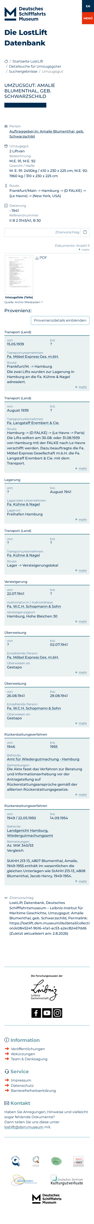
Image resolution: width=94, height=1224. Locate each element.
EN (88, 6)
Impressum (21, 1080)
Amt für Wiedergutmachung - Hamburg (43, 759)
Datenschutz (22, 1086)
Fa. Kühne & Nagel (23, 504)
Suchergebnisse (23, 71)
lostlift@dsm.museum (24, 1127)
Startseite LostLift (27, 61)
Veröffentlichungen (28, 1049)
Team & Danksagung (29, 1059)
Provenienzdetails (60, 320)
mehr (83, 387)
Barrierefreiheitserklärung (33, 1091)
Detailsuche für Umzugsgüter (35, 66)
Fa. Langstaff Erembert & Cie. (33, 423)
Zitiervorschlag (67, 232)
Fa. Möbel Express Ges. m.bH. (33, 357)
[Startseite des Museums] (6, 61)
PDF (43, 258)
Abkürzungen (23, 1054)
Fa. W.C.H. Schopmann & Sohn (34, 606)
